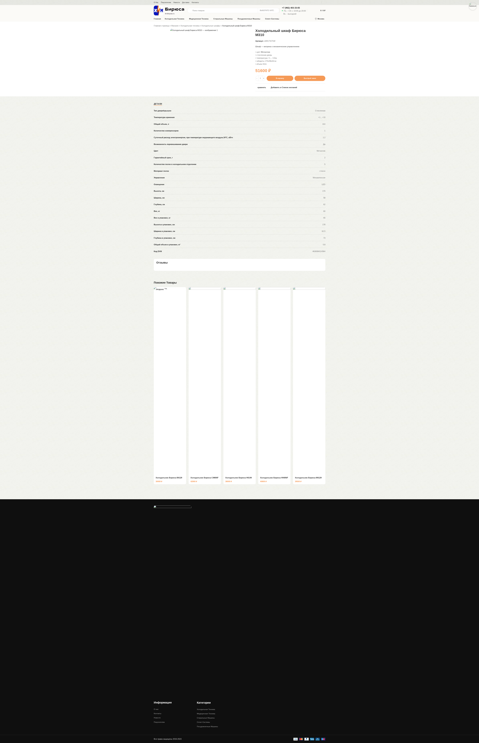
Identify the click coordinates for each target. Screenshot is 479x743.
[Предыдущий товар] (317, 25)
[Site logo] (169, 10)
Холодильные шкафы (210, 26)
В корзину (280, 78)
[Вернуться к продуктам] (320, 25)
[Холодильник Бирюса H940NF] (274, 381)
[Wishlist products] (314, 10)
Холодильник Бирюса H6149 (238, 478)
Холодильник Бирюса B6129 (169, 478)
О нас (156, 709)
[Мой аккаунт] (325, 2)
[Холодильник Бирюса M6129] (309, 381)
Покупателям (159, 722)
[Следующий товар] (323, 25)
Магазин (174, 26)
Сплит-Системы (203, 722)
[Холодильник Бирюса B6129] (170, 381)
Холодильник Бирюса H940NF (274, 478)
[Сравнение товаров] (309, 10)
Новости (157, 718)
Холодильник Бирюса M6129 (308, 478)
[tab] (158, 104)
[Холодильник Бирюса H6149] (239, 381)
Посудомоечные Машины (207, 726)
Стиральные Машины (206, 718)
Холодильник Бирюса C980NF (204, 478)
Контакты (157, 713)
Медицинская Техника (206, 714)
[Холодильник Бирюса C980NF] (205, 381)
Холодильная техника (189, 26)
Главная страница (161, 26)
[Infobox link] (294, 11)
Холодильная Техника (206, 709)
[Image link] (172, 599)
